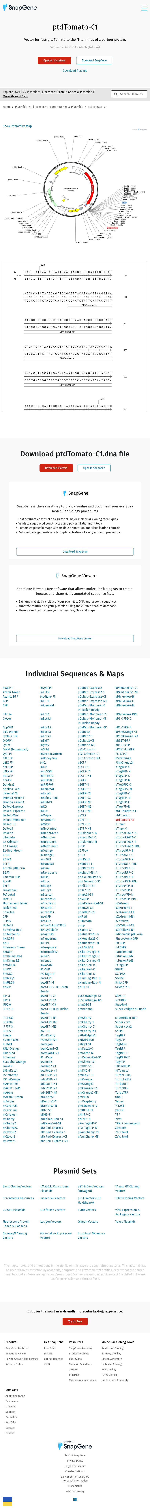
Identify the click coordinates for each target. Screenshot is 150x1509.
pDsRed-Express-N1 (54, 1141)
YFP (117, 1114)
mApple (8, 1092)
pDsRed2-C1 (86, 740)
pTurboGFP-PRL (125, 864)
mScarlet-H (47, 903)
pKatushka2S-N (88, 943)
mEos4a (45, 732)
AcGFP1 (7, 688)
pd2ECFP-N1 (48, 1079)
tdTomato (121, 1070)
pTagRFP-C (122, 793)
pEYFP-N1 (84, 828)
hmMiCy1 (8, 978)
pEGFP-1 (83, 784)
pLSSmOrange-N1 (90, 1000)
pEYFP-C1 (84, 824)
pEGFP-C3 (84, 798)
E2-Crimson (10, 842)
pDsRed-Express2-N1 (92, 701)
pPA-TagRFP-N (87, 1128)
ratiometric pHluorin (129, 934)
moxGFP (45, 859)
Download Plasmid (75, 70)
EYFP (6, 886)
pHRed (82, 916)
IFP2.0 (7, 1004)
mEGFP (45, 701)
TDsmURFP (122, 1066)
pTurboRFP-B (124, 868)
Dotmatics (11, 1417)
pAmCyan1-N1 (49, 1053)
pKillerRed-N (86, 974)
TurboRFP (121, 1088)
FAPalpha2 (9, 890)
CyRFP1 (7, 754)
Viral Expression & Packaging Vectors (127, 1212)
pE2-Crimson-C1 (88, 754)
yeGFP (119, 1110)
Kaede (7, 1035)
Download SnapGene (94, 60)
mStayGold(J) (49, 930)
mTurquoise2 (49, 952)
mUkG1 (44, 956)
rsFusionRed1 (124, 952)
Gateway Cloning (111, 1353)
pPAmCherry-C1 (88, 1132)
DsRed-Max (10, 815)
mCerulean (10, 1114)
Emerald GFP (11, 877)
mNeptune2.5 (49, 846)
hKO (5, 943)
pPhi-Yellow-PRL (126, 714)
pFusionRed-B (87, 833)
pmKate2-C (85, 1048)
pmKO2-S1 (84, 1070)
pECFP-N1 (84, 776)
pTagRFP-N (122, 798)
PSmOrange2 (124, 762)
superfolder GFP (126, 1018)
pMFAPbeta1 (86, 1040)
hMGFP (7, 952)
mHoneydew (48, 758)
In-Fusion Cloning (112, 1364)
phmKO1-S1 (85, 908)
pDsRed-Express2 (90, 688)
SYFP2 (119, 1031)
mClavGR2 (9, 1132)
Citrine (7, 714)
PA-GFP (45, 969)
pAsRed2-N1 (48, 1070)
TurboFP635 (123, 1079)
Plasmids (21, 107)
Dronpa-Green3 (13, 802)
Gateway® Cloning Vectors (15, 1236)
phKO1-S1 (84, 890)
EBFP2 (7, 859)
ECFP (6, 864)
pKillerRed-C (86, 969)
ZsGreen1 (121, 1132)
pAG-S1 (45, 1031)
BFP (5, 701)
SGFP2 (119, 978)
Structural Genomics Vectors (91, 1236)
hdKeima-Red (12, 930)
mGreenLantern (51, 754)
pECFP (82, 762)
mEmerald (47, 705)
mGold (44, 749)
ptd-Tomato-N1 (125, 811)
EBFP (6, 855)
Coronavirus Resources (18, 1198)
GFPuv (7, 921)
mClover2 (9, 1136)
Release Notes (14, 1364)
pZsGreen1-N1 (124, 916)
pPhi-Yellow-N (124, 705)
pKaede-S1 (85, 930)
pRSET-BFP (122, 740)
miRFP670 (46, 776)
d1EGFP (8, 758)
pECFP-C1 (84, 771)
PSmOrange (123, 758)
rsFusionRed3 (124, 960)
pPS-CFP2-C (123, 718)
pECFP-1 (83, 767)
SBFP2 (119, 969)
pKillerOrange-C (88, 956)
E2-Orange (10, 846)
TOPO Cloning (110, 1374)
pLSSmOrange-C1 (89, 996)
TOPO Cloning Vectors (129, 1198)
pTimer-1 (121, 828)
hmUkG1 (8, 982)
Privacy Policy (75, 1460)
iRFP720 (8, 1031)
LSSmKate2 (10, 1075)
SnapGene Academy (80, 1348)
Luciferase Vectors (52, 1210)
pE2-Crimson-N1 (89, 758)
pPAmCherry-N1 (88, 1136)
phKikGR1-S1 (86, 886)
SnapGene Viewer (15, 1353)
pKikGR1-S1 (85, 947)
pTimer (120, 824)
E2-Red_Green (12, 850)
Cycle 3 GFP (10, 736)
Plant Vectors (87, 1210)
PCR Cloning (109, 1369)
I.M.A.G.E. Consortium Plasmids (54, 1189)
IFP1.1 (6, 996)
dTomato (9, 837)
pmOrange (85, 1079)
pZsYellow (121, 921)
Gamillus (8, 912)
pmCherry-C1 (86, 1026)
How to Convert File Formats (22, 1359)
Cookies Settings (75, 1471)
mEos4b (45, 736)
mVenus (45, 960)
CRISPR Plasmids (14, 1210)
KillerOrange (11, 1048)
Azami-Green (11, 692)
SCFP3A (120, 974)
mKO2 (44, 811)
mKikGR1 (46, 802)
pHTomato (85, 921)
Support (10, 1411)
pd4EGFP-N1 (48, 1092)
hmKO (7, 969)
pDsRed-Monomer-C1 (92, 714)
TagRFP (120, 1048)
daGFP (7, 780)
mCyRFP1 (46, 688)
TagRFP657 (122, 1057)
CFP (5, 705)
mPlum (45, 868)
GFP (5, 916)
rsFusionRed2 (124, 956)
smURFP (120, 1000)
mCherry (8, 1119)
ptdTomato (122, 815)
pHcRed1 (84, 859)
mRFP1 (44, 877)
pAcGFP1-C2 (48, 1000)
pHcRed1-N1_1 (87, 872)
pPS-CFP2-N (123, 727)
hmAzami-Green (14, 947)
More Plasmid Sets (15, 96)
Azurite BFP (10, 696)
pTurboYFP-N (124, 894)
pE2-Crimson (86, 749)
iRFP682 (8, 1018)
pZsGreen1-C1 (124, 912)
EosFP (7, 881)
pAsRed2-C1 (48, 1066)
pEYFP (82, 815)
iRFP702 (8, 1022)
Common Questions (80, 1364)
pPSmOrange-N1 (126, 736)
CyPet (6, 745)
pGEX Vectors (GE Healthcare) (89, 1200)
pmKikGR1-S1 (86, 1062)
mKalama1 (47, 789)
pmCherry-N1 (87, 1031)
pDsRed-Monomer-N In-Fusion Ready (92, 721)
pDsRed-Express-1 (52, 1132)
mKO (43, 806)
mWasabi (46, 965)
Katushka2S (11, 1040)
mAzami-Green (13, 1097)
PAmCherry (47, 1035)
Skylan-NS (122, 987)
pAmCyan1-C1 (49, 1048)
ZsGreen (121, 1128)
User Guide (75, 1359)
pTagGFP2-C (123, 784)
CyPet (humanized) (15, 749)
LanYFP (7, 1066)
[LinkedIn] (75, 1499)
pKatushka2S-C (88, 938)
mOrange (46, 850)
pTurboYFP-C (124, 890)
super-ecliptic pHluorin (130, 1009)
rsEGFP (120, 943)
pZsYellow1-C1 (124, 925)
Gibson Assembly (112, 1359)
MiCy (43, 762)
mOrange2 (47, 855)
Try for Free (75, 1321)
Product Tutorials (79, 1353)
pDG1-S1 (45, 1110)
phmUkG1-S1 (86, 912)
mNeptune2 (48, 842)
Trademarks (75, 1486)
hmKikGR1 (9, 965)
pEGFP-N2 (84, 806)
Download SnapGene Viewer (75, 638)
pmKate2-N (85, 1053)
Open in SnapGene (54, 60)
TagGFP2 (121, 1044)
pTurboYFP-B (124, 886)
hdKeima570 (11, 934)
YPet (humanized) (127, 1123)
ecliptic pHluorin (14, 868)
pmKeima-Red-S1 (89, 1057)
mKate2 (45, 793)
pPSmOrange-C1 (126, 732)
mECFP (44, 692)
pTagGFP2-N (123, 789)
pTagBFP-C (122, 767)
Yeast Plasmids (125, 1221)
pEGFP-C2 (84, 793)
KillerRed (9, 1053)
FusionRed (10, 908)
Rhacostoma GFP (126, 938)
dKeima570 (10, 793)
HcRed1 (8, 925)
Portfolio (10, 1422)
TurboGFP (121, 1084)
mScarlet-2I (48, 899)
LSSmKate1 (10, 1070)
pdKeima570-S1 (50, 1123)
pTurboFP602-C (125, 837)
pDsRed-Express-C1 (53, 1136)
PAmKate (46, 1057)
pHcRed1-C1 (86, 868)
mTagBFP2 (47, 934)
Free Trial (49, 1348)
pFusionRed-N (87, 842)
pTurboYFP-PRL (125, 899)
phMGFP (83, 899)
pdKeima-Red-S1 (51, 1119)
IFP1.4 (6, 1000)
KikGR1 (7, 1044)
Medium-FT (47, 696)
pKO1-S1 (83, 987)
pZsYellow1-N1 (124, 930)
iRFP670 (8, 1009)
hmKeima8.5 (11, 960)
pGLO (81, 855)
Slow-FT (120, 996)
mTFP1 (44, 943)
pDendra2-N (48, 1106)
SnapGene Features (16, 1348)
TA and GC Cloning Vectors (127, 1189)
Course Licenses (53, 1359)
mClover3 (9, 1141)
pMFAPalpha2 (87, 1035)
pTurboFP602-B (125, 833)
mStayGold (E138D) (52, 925)
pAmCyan (46, 1044)
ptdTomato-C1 (124, 820)
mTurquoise (48, 947)
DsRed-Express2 (14, 811)
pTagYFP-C (122, 802)
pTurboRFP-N (124, 877)
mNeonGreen (49, 833)
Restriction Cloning (113, 1348)
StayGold (121, 1004)
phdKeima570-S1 (89, 881)
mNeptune (47, 837)
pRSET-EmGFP (124, 749)
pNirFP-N (84, 1119)
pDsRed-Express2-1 (91, 692)
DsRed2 (8, 833)
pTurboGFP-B (124, 850)
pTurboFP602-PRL (127, 846)
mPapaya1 (47, 864)
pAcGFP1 (46, 978)
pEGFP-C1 (84, 789)
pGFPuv (83, 850)
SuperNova (122, 1022)
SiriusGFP (121, 982)
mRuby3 (45, 890)
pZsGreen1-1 (123, 908)
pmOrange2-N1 (88, 1092)
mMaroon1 (47, 820)
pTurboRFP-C (124, 872)
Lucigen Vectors (51, 1221)
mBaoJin (8, 1101)
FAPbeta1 (9, 894)
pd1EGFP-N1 (48, 1075)
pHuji (81, 925)
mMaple (45, 815)
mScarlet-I (47, 908)
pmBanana (85, 1009)
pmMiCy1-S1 (85, 1075)
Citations (10, 1406)
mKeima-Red (49, 798)
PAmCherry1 (48, 1040)
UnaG (118, 1097)
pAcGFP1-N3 (48, 1026)
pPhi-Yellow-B (124, 696)
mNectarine (48, 828)
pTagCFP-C (122, 776)
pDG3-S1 (45, 1114)
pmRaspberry (87, 1101)
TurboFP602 (123, 1075)
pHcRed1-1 (85, 864)
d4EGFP (8, 776)
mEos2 (44, 714)
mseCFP (45, 916)
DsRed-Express (13, 806)
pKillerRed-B (86, 965)
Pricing (48, 1353)
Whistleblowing (75, 1491)
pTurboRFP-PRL (125, 881)
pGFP (81, 846)
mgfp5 (44, 745)
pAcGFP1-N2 (48, 1022)
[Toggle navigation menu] (144, 8)
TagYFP (120, 1062)
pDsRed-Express (51, 1128)
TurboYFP (121, 1092)
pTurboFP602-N (125, 842)
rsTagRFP (121, 965)
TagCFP (120, 1040)
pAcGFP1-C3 (48, 1004)
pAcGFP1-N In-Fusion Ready (54, 1011)
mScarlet (46, 894)
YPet (118, 1119)
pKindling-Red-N (89, 982)
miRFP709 (46, 784)
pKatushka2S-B (88, 934)
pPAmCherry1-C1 (126, 688)
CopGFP (8, 727)
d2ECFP (8, 762)
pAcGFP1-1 (47, 982)
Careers (10, 1427)
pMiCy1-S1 (84, 1044)
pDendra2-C (48, 1101)
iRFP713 (8, 1026)
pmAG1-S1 (84, 1004)
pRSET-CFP (122, 745)
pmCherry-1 (86, 1022)
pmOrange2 (85, 1084)
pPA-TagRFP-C (87, 1123)
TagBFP (120, 1035)
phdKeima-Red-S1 (90, 877)
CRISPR (73, 1369)
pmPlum (83, 1097)
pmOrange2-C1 (88, 1088)
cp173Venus (10, 732)
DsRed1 (8, 828)
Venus (119, 1101)
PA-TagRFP (47, 974)
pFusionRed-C (87, 837)
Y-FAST (119, 1106)
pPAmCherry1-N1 (126, 692)
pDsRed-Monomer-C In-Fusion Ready (91, 708)
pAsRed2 (46, 1062)
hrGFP (7, 987)
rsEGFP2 (120, 947)
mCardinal (10, 1106)
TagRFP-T (121, 1053)
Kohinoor (9, 1057)
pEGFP (82, 780)
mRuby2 (45, 886)
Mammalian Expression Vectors (56, 1236)
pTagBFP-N (122, 771)
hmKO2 (7, 974)
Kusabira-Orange (14, 1062)
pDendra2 (47, 1097)
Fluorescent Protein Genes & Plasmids (16, 1224)
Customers (11, 1401)
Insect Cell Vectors (52, 1198)
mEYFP (44, 740)
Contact (9, 1433)
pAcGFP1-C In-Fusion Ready (54, 989)
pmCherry (84, 1018)
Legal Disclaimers (75, 1466)
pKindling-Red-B (89, 978)
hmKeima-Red (12, 956)
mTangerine (48, 938)
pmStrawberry (87, 1106)
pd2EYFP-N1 (48, 1088)
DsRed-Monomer (14, 820)
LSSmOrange (11, 1079)
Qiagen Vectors (88, 1221)
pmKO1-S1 (84, 1066)
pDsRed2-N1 (86, 745)
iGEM (47, 1364)
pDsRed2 (84, 732)
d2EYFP (8, 771)
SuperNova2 (123, 1026)
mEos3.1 (45, 718)
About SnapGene (15, 1396)
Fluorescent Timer (15, 903)
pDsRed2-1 (85, 736)
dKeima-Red (11, 789)
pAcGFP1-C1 (48, 996)
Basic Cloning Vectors (17, 1186)
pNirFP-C (84, 1114)
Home (7, 107)
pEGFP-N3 (84, 811)
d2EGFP (8, 767)
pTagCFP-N (122, 780)
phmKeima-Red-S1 (90, 903)
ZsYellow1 (121, 1136)
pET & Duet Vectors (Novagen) (91, 1189)
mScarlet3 (47, 912)
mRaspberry (48, 872)
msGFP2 (45, 921)
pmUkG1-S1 (85, 1110)
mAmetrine (10, 1084)
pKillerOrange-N (89, 960)
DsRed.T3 (9, 824)
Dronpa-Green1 (13, 798)
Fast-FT (7, 899)
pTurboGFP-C (124, 855)
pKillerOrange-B (89, 952)
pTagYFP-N (122, 806)
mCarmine (10, 1110)
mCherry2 (9, 1123)
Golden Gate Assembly (115, 1380)
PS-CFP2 (120, 754)
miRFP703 (46, 780)
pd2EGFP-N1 (48, 1084)
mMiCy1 (45, 824)
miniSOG (46, 771)
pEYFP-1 (83, 820)
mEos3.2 (45, 727)
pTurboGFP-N (124, 859)
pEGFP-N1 (84, 802)
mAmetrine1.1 (11, 1088)
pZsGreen (121, 903)
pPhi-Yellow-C (124, 701)
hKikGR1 (8, 938)
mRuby (45, 881)
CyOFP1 (7, 740)
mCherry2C (10, 1128)
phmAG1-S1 (85, 894)
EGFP (6, 872)
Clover (7, 718)
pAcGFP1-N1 (48, 1018)
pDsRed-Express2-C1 (92, 696)
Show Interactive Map (17, 126)
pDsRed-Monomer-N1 (92, 727)
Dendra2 (8, 784)
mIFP (43, 767)
